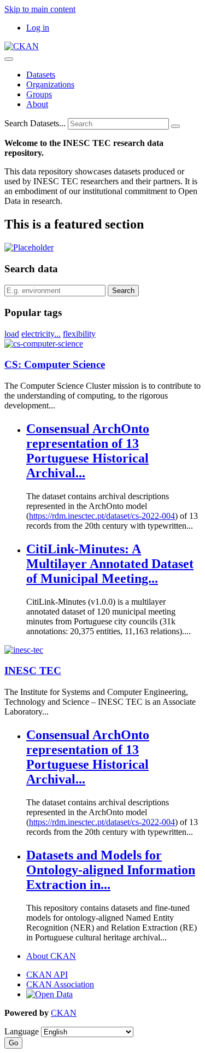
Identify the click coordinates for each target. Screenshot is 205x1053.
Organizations (50, 84)
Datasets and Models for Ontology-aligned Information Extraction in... (110, 870)
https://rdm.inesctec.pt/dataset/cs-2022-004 (102, 515)
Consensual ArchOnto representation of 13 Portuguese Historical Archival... (87, 451)
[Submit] (175, 126)
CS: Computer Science (54, 364)
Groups (39, 94)
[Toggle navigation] (8, 59)
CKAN (64, 1012)
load (11, 333)
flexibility (79, 333)
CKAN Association (60, 984)
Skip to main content (39, 9)
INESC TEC (32, 670)
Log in (37, 27)
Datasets (40, 74)
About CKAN (51, 956)
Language (21, 1031)
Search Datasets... (35, 123)
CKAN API (47, 974)
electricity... (41, 333)
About (37, 104)
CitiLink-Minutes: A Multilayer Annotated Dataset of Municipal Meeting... (110, 564)
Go (13, 1043)
